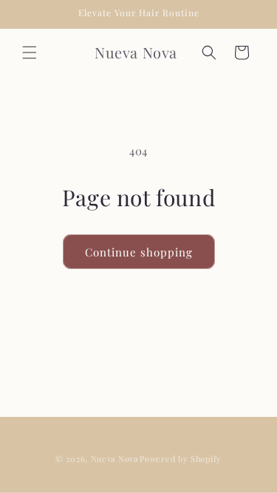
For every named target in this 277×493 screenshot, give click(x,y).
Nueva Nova (114, 458)
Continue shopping (139, 252)
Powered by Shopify (181, 458)
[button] (29, 52)
